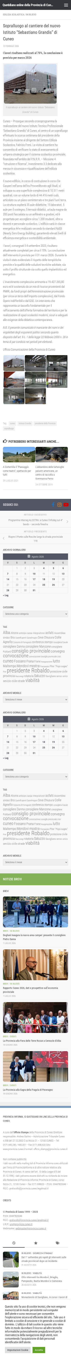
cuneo (12, 423)
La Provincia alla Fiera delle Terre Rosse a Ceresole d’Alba (32, 1040)
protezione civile (58, 671)
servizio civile (10, 681)
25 (43, 584)
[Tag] (57, 1243)
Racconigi (19, 676)
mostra (34, 666)
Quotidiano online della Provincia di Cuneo (28, 5)
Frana (30, 661)
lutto (56, 661)
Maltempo (9, 666)
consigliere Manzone (38, 646)
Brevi (5, 931)
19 (53, 579)
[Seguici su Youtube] (65, 504)
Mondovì (23, 666)
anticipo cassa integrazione (32, 633)
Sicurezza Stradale (42, 1253)
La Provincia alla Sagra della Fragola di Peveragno (28, 1089)
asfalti (49, 633)
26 (53, 584)
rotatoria (29, 676)
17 (34, 579)
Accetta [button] (39, 1350)
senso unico (62, 676)
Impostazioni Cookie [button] (17, 1350)
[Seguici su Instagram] (59, 504)
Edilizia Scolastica (13, 14)
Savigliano (51, 676)
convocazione (15, 655)
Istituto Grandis (25, 423)
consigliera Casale (60, 642)
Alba (6, 632)
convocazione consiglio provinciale (43, 656)
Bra (13, 637)
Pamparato (44, 666)
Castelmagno (32, 637)
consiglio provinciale (31, 651)
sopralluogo (9, 428)
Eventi (13, 1036)
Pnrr (4, 672)
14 (8, 579)
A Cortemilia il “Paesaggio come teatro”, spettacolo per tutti (17, 470)
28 (8, 590)
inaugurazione (46, 661)
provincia (9, 676)
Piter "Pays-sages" (59, 666)
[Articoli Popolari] (35, 1243)
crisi (59, 656)
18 (43, 579)
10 (34, 573)
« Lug (5, 595)
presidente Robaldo (28, 670)
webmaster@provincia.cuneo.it (31, 1228)
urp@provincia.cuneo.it (21, 1224)
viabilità (32, 680)
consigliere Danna (14, 646)
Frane (37, 661)
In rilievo (31, 14)
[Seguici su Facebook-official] (53, 504)
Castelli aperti (20, 637)
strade (21, 681)
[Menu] (66, 5)
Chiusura (49, 637)
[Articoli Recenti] (14, 1243)
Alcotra (14, 633)
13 (63, 573)
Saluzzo (39, 676)
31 (34, 590)
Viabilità (37, 1273)
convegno (58, 651)
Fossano (20, 661)
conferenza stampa (42, 642)
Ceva (40, 637)
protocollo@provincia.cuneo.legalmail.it (29, 1220)
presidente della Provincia (45, 423)
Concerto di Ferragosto (22, 642)
